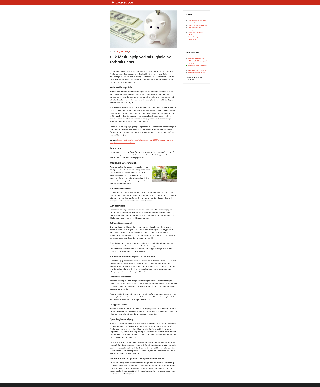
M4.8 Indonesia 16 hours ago (196, 72)
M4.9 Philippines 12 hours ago (197, 70)
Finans (138, 52)
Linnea (131, 52)
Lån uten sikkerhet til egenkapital (197, 25)
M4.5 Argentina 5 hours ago (196, 58)
